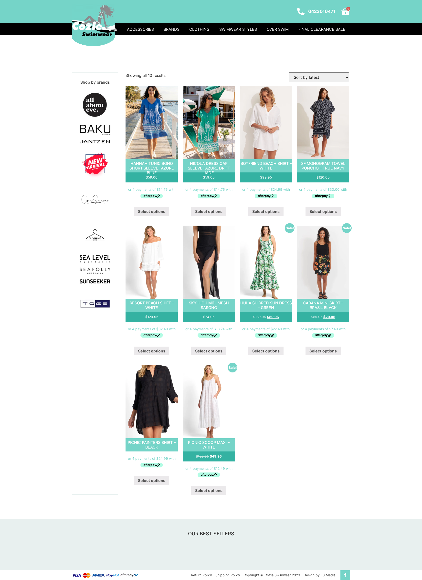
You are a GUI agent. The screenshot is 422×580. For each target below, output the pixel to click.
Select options (151, 211)
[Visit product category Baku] (95, 130)
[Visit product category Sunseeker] (95, 281)
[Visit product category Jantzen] (95, 141)
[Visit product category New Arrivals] (95, 163)
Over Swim (278, 29)
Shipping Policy (227, 575)
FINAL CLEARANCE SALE (321, 29)
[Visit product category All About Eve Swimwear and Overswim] (95, 104)
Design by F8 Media (320, 575)
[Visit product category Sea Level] (95, 258)
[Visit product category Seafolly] (95, 271)
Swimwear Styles (238, 29)
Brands (171, 29)
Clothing (199, 29)
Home (111, 29)
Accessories (140, 29)
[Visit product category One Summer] (95, 199)
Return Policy (201, 575)
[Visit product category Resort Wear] (95, 235)
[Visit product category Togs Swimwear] (95, 304)
